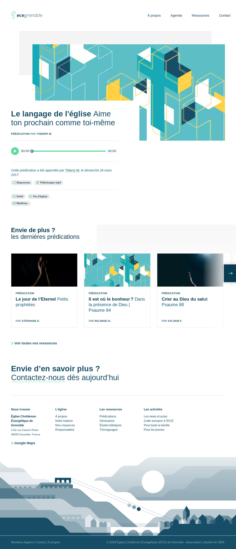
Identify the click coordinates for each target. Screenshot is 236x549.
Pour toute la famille (157, 425)
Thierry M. (44, 133)
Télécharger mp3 (50, 182)
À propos (154, 15)
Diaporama (23, 182)
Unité (20, 196)
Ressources (200, 15)
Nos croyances (65, 425)
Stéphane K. (31, 320)
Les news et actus (155, 416)
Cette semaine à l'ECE (158, 420)
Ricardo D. (103, 320)
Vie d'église (40, 196)
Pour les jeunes (154, 429)
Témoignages (109, 429)
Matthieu (22, 203)
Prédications (108, 416)
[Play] (15, 151)
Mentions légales (22, 542)
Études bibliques (111, 425)
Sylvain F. (175, 320)
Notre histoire (64, 420)
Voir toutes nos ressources (35, 343)
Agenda (176, 15)
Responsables (64, 429)
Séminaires (107, 420)
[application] (64, 151)
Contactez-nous (38, 377)
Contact (224, 15)
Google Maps (24, 443)
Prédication (20, 133)
